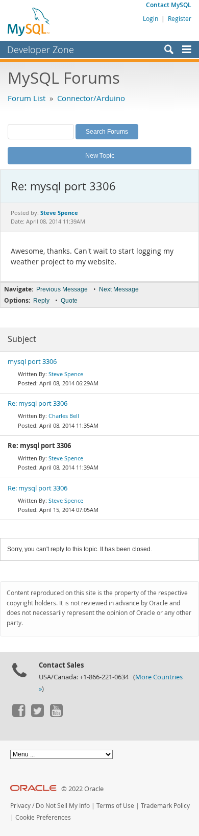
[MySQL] (29, 21)
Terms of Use (115, 805)
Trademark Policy (165, 805)
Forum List (26, 98)
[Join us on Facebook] (18, 714)
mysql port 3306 (32, 361)
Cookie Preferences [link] (43, 817)
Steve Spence (65, 374)
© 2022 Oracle (82, 788)
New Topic (99, 155)
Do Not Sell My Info (63, 805)
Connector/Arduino (91, 98)
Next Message (119, 289)
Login (150, 18)
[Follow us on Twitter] (37, 714)
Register (179, 18)
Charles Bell (63, 416)
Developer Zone (40, 49)
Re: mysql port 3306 (37, 403)
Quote (69, 300)
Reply (41, 300)
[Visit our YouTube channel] (56, 714)
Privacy (20, 805)
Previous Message (62, 289)
